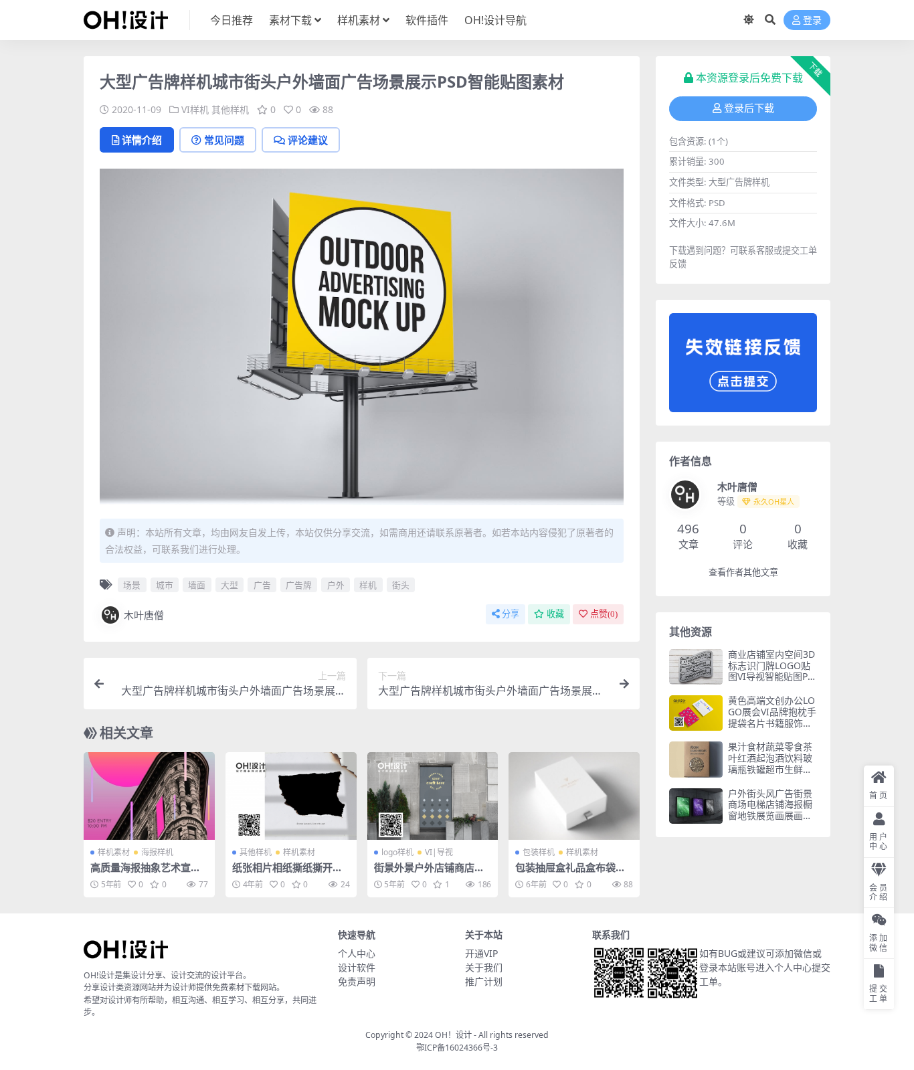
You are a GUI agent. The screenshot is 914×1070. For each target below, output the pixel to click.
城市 (164, 585)
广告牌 (299, 585)
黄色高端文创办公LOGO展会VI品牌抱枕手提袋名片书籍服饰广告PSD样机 (772, 717)
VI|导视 (439, 852)
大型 (229, 585)
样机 (368, 585)
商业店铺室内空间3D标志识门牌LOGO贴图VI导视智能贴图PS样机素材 (771, 671)
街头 (400, 585)
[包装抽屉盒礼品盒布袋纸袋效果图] (574, 795)
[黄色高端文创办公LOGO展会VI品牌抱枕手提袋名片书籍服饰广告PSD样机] (696, 713)
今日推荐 (231, 20)
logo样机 (397, 852)
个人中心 (356, 953)
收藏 (555, 614)
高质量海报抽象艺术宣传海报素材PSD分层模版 (145, 873)
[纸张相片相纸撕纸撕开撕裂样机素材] (291, 795)
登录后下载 (749, 108)
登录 (812, 20)
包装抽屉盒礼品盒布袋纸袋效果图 (570, 873)
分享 (510, 614)
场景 (132, 585)
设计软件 (356, 967)
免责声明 (356, 981)
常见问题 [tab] (224, 140)
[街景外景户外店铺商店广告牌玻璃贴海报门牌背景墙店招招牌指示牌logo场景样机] (432, 795)
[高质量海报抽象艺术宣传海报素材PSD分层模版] (149, 795)
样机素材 (358, 20)
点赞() (604, 614)
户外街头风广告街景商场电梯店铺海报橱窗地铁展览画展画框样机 (770, 810)
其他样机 (230, 109)
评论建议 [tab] (308, 140)
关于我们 (483, 967)
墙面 (196, 585)
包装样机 (539, 852)
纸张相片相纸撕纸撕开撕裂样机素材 (287, 873)
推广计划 (483, 981)
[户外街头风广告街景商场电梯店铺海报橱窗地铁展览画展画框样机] (696, 806)
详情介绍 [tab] (142, 140)
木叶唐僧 (144, 615)
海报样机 (157, 852)
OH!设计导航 (495, 20)
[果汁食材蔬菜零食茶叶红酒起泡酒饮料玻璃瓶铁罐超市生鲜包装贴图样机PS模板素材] (696, 759)
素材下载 (290, 20)
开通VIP (481, 953)
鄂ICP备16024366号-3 (457, 1047)
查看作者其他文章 (743, 572)
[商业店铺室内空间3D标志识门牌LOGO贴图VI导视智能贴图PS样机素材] (696, 667)
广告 (262, 585)
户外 (336, 585)
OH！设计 (453, 1035)
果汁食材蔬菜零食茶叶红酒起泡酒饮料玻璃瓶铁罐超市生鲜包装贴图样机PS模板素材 (771, 769)
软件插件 (426, 20)
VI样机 (195, 109)
